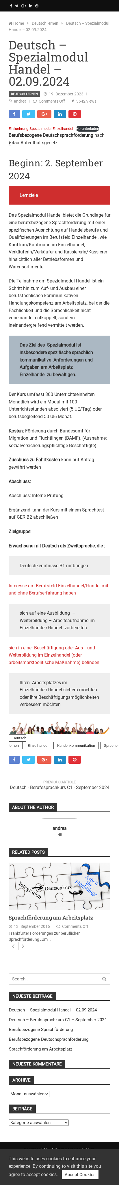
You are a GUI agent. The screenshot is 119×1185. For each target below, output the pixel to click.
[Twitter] (16, 6)
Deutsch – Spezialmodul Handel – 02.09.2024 (53, 1010)
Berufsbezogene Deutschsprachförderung (48, 1039)
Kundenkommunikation (76, 745)
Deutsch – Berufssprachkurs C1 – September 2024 (58, 1019)
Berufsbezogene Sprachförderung (41, 1029)
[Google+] (23, 6)
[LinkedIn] (30, 6)
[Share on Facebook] (14, 114)
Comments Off (52, 101)
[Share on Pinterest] (74, 114)
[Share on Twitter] (28, 114)
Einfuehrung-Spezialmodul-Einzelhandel (41, 128)
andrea (20, 101)
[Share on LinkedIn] (60, 114)
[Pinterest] (36, 6)
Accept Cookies (80, 1174)
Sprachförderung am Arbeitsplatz (51, 918)
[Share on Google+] (44, 114)
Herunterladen (87, 128)
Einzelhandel (38, 745)
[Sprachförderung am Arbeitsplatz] (59, 886)
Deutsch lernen (24, 94)
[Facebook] (11, 6)
